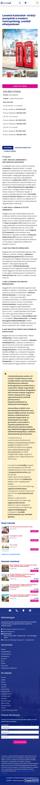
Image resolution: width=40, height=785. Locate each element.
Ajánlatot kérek (20, 86)
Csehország (5, 689)
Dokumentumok (6, 654)
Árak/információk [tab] (23, 148)
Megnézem (34, 531)
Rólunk (3, 663)
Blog (2, 661)
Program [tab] (8, 148)
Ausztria (3, 687)
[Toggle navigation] (37, 3)
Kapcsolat (4, 666)
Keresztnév (4, 730)
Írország (3, 684)
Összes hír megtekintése (10, 554)
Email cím (4, 734)
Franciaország (5, 701)
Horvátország (5, 696)
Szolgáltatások (5, 651)
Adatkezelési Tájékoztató (9, 668)
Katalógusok (5, 656)
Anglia (3, 680)
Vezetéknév (5, 725)
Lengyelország (5, 694)
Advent (3, 708)
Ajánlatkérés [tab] (10, 151)
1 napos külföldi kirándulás (9, 710)
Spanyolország (6, 705)
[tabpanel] (20, 260)
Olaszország (5, 703)
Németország (5, 691)
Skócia (3, 682)
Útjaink (3, 649)
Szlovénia (4, 698)
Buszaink (4, 659)
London (3, 677)
